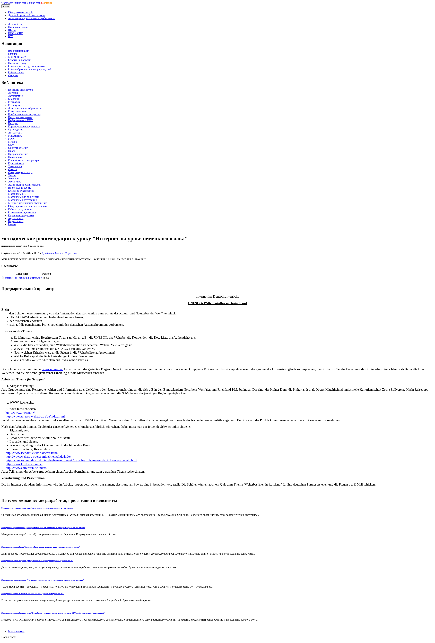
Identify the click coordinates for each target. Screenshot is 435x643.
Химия (12, 175)
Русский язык (16, 163)
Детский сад (15, 24)
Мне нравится (16, 631)
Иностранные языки (20, 117)
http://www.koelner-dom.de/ (24, 464)
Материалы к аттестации (22, 199)
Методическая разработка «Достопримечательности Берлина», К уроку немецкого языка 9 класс (43, 528)
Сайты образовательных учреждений (29, 69)
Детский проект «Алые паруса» (26, 15)
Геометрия (14, 105)
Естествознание (17, 111)
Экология (13, 178)
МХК (11, 138)
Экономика (14, 181)
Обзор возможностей (20, 12)
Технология (15, 166)
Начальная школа (18, 27)
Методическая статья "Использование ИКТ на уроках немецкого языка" (32, 593)
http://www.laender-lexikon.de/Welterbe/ (32, 453)
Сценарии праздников (21, 215)
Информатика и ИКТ (20, 120)
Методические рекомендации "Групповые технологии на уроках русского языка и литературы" (42, 580)
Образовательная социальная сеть (27, 2)
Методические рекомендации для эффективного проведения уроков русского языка (37, 508)
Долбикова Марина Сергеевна (59, 253)
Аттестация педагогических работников (31, 18)
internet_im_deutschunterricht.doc (23, 277)
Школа (12, 30)
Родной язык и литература (23, 160)
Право (11, 150)
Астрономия (15, 95)
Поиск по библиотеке (20, 89)
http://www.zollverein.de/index (26, 468)
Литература (15, 132)
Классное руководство (21, 190)
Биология (13, 98)
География (14, 102)
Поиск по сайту (17, 63)
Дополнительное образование (25, 108)
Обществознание (18, 147)
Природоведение (18, 154)
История (13, 123)
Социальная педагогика (22, 212)
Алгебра (13, 92)
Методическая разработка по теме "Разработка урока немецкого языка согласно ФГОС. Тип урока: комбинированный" (53, 613)
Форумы (13, 75)
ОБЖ (11, 144)
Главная (12, 53)
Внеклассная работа (19, 187)
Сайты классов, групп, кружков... (27, 66)
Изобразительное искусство (24, 114)
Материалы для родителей (23, 196)
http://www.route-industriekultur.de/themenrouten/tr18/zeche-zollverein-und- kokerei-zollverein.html (71, 460)
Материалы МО (17, 193)
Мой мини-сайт (17, 56)
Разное (12, 224)
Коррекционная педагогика (24, 126)
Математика (15, 135)
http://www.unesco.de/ (20, 412)
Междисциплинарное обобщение (27, 203)
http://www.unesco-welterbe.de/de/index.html (35, 416)
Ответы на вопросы (19, 60)
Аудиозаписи (15, 218)
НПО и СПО (15, 33)
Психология (15, 157)
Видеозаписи (15, 221)
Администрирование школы (24, 184)
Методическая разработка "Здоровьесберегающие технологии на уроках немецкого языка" (40, 547)
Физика (12, 169)
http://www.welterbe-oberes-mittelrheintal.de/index (38, 456)
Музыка (12, 141)
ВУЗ (10, 36)
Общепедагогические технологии (27, 206)
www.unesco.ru (52, 369)
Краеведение (15, 129)
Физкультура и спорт (20, 172)
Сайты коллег (16, 72)
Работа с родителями (20, 209)
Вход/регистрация (18, 50)
